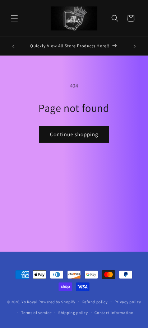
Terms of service (36, 312)
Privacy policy (128, 301)
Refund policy (95, 301)
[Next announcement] (135, 46)
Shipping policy (73, 312)
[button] (14, 18)
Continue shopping (74, 134)
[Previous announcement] (13, 46)
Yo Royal (30, 301)
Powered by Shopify (56, 301)
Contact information (113, 312)
